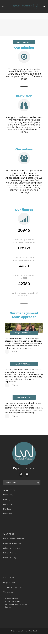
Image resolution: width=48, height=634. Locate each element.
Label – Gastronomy (12, 548)
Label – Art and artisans (13, 539)
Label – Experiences (12, 543)
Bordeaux (7, 509)
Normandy (8, 495)
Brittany (6, 499)
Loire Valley (8, 504)
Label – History (9, 557)
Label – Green (9, 553)
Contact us (8, 592)
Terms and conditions (12, 587)
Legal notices (9, 582)
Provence (7, 513)
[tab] (24, 351)
